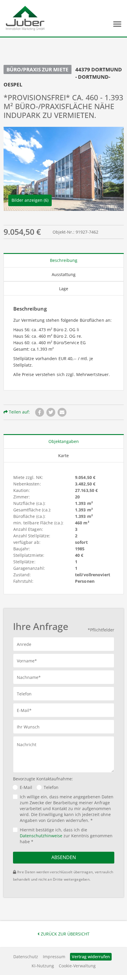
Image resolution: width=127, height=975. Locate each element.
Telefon (51, 787)
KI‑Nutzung (43, 966)
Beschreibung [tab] (63, 260)
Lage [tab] (63, 288)
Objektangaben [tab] (63, 441)
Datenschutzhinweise (41, 835)
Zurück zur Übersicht (64, 934)
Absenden (63, 857)
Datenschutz (25, 956)
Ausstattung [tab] (64, 274)
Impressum (54, 956)
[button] (117, 24)
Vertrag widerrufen (91, 956)
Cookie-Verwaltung (77, 966)
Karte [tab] (63, 455)
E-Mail (26, 787)
